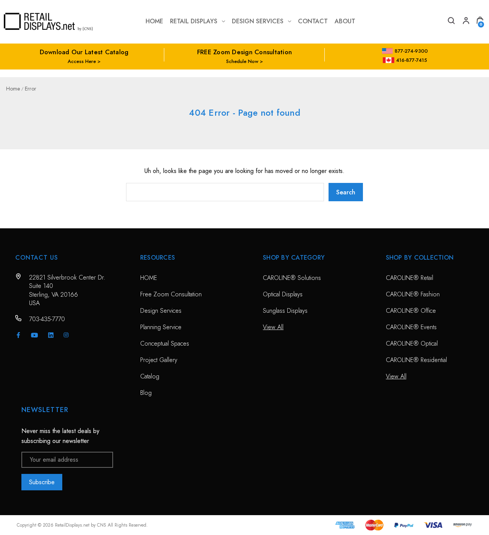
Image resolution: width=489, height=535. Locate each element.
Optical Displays (283, 294)
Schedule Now (242, 61)
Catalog (149, 376)
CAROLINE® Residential (416, 360)
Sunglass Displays (285, 310)
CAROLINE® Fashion (413, 294)
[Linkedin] (51, 335)
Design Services (257, 21)
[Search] (451, 21)
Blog (146, 392)
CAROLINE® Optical (412, 343)
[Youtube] (34, 335)
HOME (148, 277)
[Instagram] (66, 335)
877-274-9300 (411, 51)
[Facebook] (18, 335)
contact (313, 21)
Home (154, 21)
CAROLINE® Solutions (292, 277)
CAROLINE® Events (411, 327)
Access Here (82, 61)
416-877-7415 (411, 60)
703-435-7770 (47, 319)
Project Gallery (158, 360)
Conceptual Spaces (164, 343)
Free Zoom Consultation (171, 294)
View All (273, 327)
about (345, 21)
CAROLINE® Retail (409, 277)
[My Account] (465, 21)
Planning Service (160, 327)
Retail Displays (193, 21)
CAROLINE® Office (411, 310)
